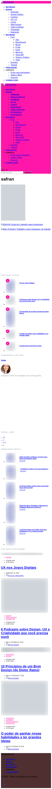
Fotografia (15, 30)
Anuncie (14, 78)
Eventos (14, 62)
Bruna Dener (13, 645)
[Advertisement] (26, 252)
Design (9, 9)
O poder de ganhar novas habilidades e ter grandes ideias (21, 737)
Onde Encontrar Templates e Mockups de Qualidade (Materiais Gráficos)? (33, 506)
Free (13, 37)
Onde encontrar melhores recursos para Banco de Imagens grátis (33, 457)
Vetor (17, 60)
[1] (10, 292)
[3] (10, 326)
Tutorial (14, 65)
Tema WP (19, 55)
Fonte (17, 47)
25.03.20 (22, 461)
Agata (3, 360)
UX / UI (14, 19)
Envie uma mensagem (20, 72)
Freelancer (11, 67)
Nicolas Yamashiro (16, 576)
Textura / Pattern (22, 57)
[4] (10, 338)
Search (28, 172)
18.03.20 (23, 471)
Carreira (14, 17)
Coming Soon (12, 80)
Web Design (16, 25)
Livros (13, 22)
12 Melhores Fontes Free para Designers (34, 469)
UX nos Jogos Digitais (26, 283)
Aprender (15, 12)
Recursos (10, 35)
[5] (10, 350)
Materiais (10, 7)
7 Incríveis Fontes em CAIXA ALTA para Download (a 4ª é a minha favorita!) (33, 530)
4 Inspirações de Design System (30, 346)
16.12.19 (22, 490)
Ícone (17, 50)
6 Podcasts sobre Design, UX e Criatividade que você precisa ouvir (34, 300)
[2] (10, 304)
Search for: (4, 170)
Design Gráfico (17, 14)
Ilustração (15, 32)
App (17, 40)
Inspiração (10, 619)
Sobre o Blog (16, 75)
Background (20, 42)
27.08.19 (22, 509)
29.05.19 (22, 533)
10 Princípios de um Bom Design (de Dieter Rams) (21, 668)
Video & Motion (17, 27)
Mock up (19, 52)
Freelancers (11, 617)
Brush (18, 45)
